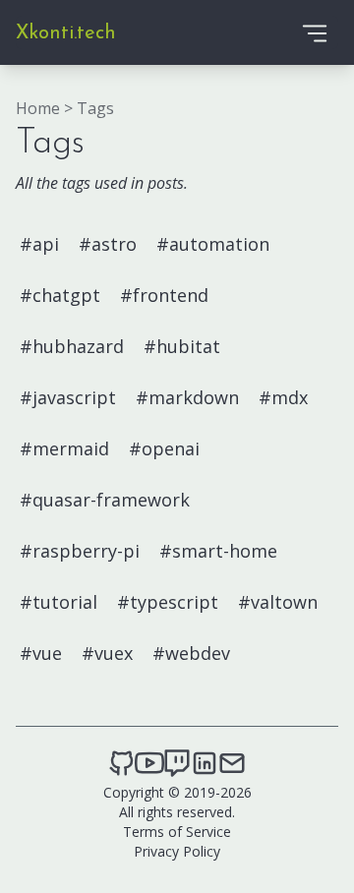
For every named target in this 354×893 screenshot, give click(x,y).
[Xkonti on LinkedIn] (204, 763)
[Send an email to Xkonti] (232, 763)
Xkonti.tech (66, 33)
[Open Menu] (314, 32)
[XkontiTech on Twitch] (177, 763)
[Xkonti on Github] (122, 763)
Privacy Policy (177, 851)
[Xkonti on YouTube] (149, 763)
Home (38, 108)
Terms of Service (177, 831)
